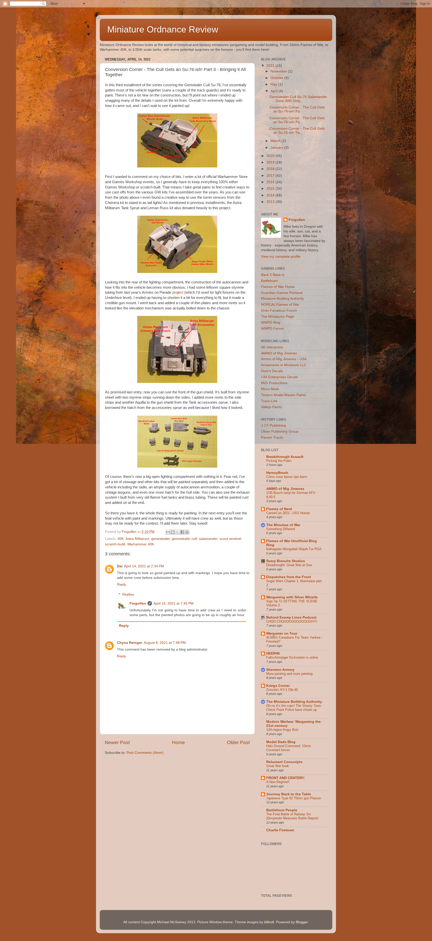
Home (178, 742)
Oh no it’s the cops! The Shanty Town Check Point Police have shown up (293, 708)
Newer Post (117, 742)
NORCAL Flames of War (280, 304)
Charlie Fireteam (280, 830)
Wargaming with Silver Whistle (292, 597)
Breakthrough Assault (285, 457)
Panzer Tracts (272, 437)
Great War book (277, 766)
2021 (271, 65)
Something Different (280, 529)
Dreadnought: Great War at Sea (289, 565)
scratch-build (115, 544)
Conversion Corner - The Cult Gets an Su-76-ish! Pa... (297, 109)
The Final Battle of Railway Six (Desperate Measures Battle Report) (292, 816)
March (276, 141)
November (279, 71)
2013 (271, 202)
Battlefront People (281, 810)
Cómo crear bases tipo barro (286, 477)
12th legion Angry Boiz (282, 730)
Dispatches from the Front (288, 577)
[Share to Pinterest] (187, 532)
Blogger (302, 922)
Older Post (238, 742)
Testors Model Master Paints (283, 395)
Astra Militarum (137, 539)
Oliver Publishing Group (279, 431)
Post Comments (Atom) (145, 753)
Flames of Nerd (279, 509)
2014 (271, 195)
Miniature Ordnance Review (162, 29)
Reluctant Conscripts (284, 762)
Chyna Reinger (129, 643)
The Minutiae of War (283, 525)
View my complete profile (280, 256)
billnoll (269, 922)
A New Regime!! (278, 782)
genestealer (160, 539)
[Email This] (168, 532)
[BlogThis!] (172, 532)
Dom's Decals (272, 371)
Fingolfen (138, 603)
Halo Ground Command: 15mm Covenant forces (288, 748)
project (177, 292)
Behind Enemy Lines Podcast (291, 617)
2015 (271, 188)
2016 (271, 182)
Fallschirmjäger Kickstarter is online (292, 657)
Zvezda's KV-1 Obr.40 (282, 690)
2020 (271, 156)
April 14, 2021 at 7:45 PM (174, 603)
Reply (121, 584)
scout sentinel (230, 539)
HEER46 (273, 653)
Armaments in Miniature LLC (283, 365)
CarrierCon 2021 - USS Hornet (288, 513)
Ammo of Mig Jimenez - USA (283, 359)
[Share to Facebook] (182, 532)
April (274, 91)
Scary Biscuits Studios (285, 561)
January (277, 147)
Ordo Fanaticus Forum (279, 310)
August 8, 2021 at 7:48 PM (165, 643)
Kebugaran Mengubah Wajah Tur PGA (294, 549)
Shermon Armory (280, 670)
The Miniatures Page (277, 316)
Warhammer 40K (140, 544)
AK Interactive (272, 347)
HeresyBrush (277, 473)
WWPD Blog (270, 322)
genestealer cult (184, 539)
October (277, 78)
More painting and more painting (289, 674)
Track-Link (269, 401)
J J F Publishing (273, 425)
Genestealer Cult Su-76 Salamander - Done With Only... (298, 99)
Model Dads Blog (281, 742)
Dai (119, 566)
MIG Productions (274, 383)
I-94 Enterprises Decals (279, 377)
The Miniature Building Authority (294, 702)
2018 (271, 169)
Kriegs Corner (278, 686)
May (274, 84)
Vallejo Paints (271, 407)
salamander (208, 539)
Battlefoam (269, 281)
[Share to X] (177, 532)
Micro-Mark (270, 389)
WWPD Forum (272, 328)
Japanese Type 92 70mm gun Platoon (293, 798)
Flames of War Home (277, 287)
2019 (271, 162)
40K (121, 539)
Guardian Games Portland (281, 293)
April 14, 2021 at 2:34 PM (144, 566)
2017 (271, 175)
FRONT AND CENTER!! (285, 778)
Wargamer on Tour (281, 633)
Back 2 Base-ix (272, 275)
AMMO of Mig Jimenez (279, 353)
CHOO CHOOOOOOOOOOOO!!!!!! (291, 621)
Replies (128, 594)
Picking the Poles (279, 461)
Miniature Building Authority (282, 298)
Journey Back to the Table (288, 794)
